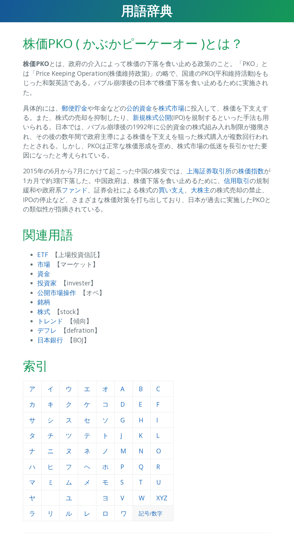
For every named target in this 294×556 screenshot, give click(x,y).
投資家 (47, 283)
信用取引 (237, 180)
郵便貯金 (74, 108)
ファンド (74, 190)
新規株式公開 (152, 117)
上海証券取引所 (209, 171)
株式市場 (171, 108)
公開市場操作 (56, 292)
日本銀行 (50, 340)
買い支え (171, 190)
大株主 (200, 190)
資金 (43, 273)
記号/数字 (150, 513)
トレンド (50, 321)
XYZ (161, 498)
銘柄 (43, 302)
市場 (43, 264)
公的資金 (139, 108)
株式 (43, 311)
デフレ (47, 330)
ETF (42, 254)
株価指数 (251, 171)
